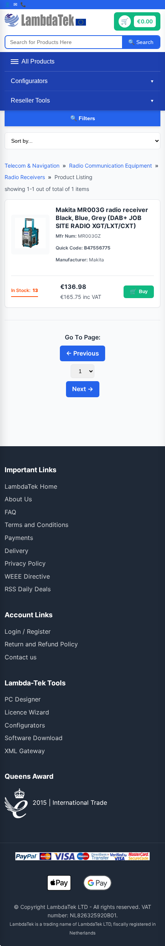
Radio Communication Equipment (110, 165)
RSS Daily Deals (28, 589)
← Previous (82, 353)
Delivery (16, 551)
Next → (82, 389)
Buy (139, 292)
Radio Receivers (25, 177)
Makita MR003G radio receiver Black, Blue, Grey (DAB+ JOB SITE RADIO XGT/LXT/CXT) (102, 218)
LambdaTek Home (31, 486)
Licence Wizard (27, 712)
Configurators (25, 725)
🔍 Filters (82, 118)
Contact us (20, 657)
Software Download (34, 738)
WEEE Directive (27, 576)
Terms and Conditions (36, 524)
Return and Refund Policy (41, 644)
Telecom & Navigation (32, 165)
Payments (19, 538)
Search (144, 42)
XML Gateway (25, 751)
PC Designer (23, 699)
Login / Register (28, 631)
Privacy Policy (25, 563)
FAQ (10, 512)
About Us (18, 499)
